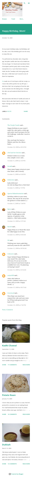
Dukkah (6, 444)
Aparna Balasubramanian (15, 193)
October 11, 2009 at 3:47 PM (16, 161)
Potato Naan (9, 395)
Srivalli (9, 166)
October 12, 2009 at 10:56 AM (16, 248)
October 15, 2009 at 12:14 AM (16, 270)
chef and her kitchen (14, 152)
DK (8, 240)
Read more (26, 365)
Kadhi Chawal (9, 345)
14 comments (12, 464)
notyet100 (10, 275)
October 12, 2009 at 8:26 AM (16, 235)
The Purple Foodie (13, 125)
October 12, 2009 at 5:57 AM (16, 221)
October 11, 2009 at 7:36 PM (16, 203)
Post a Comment (7, 310)
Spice (9, 209)
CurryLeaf (10, 293)
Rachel (9, 226)
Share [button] (26, 111)
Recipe (9, 111)
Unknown (10, 254)
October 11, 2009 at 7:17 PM (16, 188)
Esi (3, 81)
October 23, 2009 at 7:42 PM (16, 305)
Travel (13, 19)
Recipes (4, 19)
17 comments (12, 365)
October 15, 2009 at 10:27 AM (16, 287)
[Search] (24, 3)
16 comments (12, 414)
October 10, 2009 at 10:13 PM (16, 147)
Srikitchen (10, 180)
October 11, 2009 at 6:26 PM (16, 174)
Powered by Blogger (17, 474)
